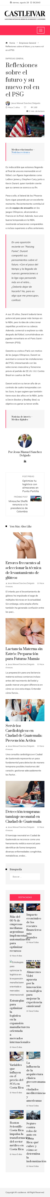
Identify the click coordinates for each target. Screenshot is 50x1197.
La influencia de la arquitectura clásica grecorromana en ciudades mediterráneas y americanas (36, 1082)
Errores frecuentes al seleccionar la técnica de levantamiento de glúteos (23, 570)
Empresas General (15, 59)
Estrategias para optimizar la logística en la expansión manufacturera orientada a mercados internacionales (20, 1021)
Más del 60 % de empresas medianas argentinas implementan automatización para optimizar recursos (20, 934)
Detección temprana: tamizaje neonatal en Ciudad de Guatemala (23, 816)
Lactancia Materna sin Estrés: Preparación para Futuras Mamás (24, 654)
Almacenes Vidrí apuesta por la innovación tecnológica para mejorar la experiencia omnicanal (34, 989)
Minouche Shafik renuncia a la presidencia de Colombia (18, 504)
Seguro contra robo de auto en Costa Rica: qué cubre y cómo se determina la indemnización (36, 1142)
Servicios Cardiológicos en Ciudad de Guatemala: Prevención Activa (24, 733)
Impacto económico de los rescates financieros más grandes (33, 926)
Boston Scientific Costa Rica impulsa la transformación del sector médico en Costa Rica (20, 1136)
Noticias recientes (21, 152)
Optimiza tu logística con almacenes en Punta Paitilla (30, 484)
